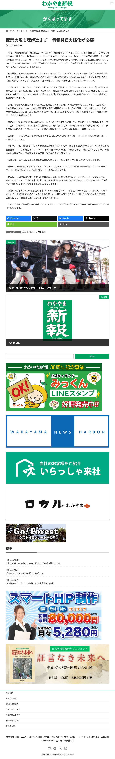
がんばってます (28, 232)
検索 (92, 356)
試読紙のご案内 (12, 704)
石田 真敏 (41, 232)
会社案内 (9, 693)
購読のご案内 (11, 698)
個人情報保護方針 (13, 720)
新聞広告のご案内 (13, 709)
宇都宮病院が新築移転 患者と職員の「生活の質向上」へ (33, 563)
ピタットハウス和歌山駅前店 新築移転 (25, 573)
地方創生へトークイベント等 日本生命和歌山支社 (30, 583)
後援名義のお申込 (13, 715)
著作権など (10, 726)
